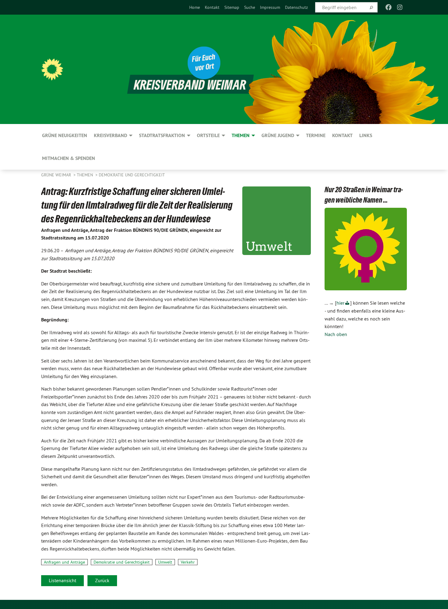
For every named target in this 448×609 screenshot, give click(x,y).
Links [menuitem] (365, 135)
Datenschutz (296, 7)
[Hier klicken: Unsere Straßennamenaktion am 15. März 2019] (366, 249)
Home (194, 7)
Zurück (102, 580)
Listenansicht (62, 580)
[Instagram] (400, 7)
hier (340, 303)
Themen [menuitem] (241, 135)
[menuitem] (194, 7)
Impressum (270, 7)
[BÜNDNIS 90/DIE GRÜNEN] (52, 69)
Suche (249, 7)
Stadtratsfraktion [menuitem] (162, 135)
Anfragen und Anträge (64, 562)
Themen (85, 175)
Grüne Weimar (56, 175)
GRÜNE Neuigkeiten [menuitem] (64, 135)
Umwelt (165, 562)
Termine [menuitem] (315, 135)
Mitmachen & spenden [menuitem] (68, 158)
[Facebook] (389, 7)
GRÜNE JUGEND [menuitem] (277, 135)
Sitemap (231, 7)
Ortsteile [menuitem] (208, 135)
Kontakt (212, 7)
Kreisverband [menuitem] (110, 135)
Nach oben (336, 334)
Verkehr (188, 562)
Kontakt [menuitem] (342, 135)
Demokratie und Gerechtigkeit (132, 175)
